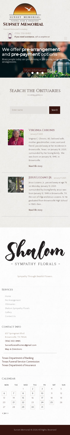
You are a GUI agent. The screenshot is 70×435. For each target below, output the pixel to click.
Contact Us (10, 316)
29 (23, 407)
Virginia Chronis (42, 130)
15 (23, 398)
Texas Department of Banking (17, 358)
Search (55, 110)
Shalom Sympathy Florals (17, 308)
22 (23, 402)
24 (42, 402)
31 (42, 407)
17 (42, 398)
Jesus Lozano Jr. (40, 177)
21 (14, 402)
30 (32, 407)
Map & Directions (13, 349)
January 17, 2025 (37, 134)
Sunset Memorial (22, 430)
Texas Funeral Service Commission (20, 361)
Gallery (8, 312)
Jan (5, 413)
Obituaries (10, 304)
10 (42, 393)
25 (51, 402)
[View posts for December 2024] (2, 413)
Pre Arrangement (13, 300)
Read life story (35, 166)
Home (8, 296)
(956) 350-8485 (23, 33)
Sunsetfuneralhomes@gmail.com (20, 345)
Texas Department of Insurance (19, 365)
